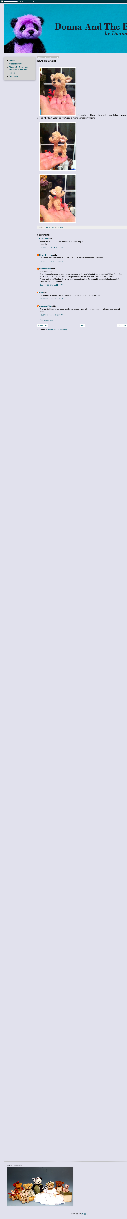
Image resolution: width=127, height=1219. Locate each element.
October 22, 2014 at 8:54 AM (51, 261)
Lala (41, 292)
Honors (12, 73)
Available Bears (16, 64)
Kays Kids (43, 239)
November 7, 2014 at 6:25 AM (52, 315)
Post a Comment (46, 320)
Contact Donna (15, 76)
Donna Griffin (45, 269)
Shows (12, 60)
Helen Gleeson (45, 255)
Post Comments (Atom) (57, 329)
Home (82, 325)
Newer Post (42, 325)
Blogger (84, 1214)
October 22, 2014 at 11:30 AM (52, 285)
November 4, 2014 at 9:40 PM (52, 299)
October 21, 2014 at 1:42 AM (51, 247)
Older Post (122, 325)
